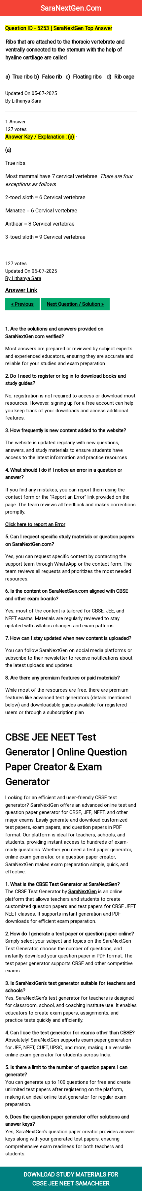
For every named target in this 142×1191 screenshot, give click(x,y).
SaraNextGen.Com (71, 8)
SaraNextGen (82, 891)
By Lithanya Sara (23, 101)
